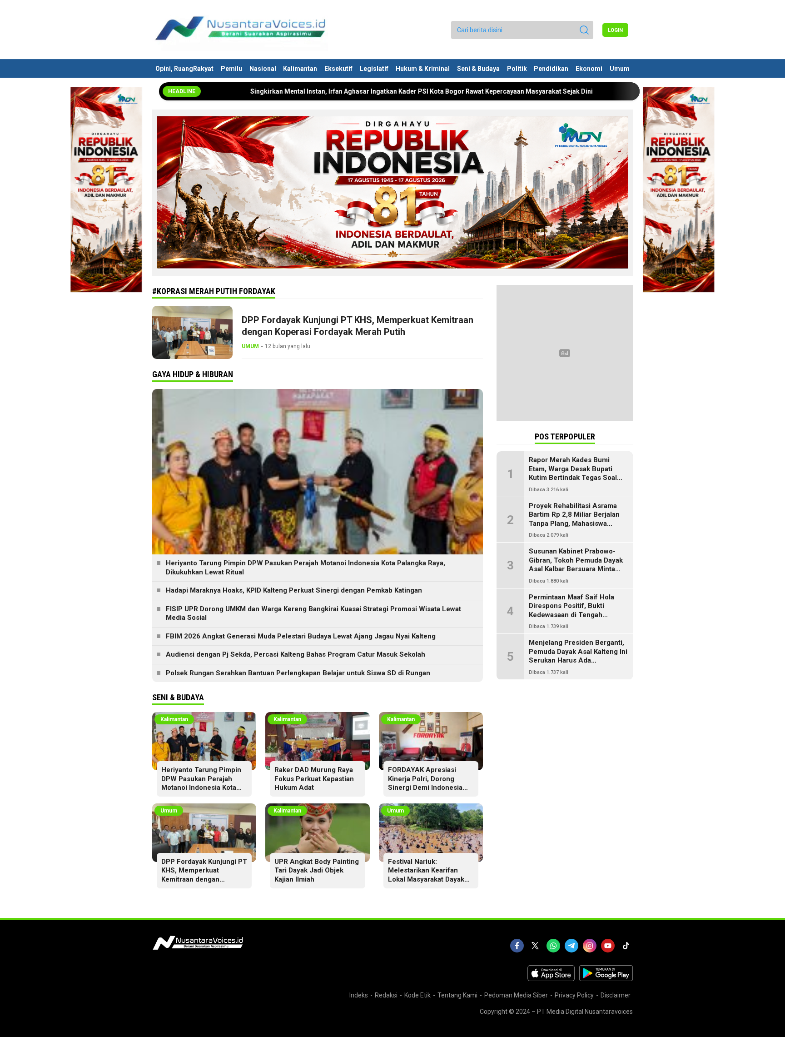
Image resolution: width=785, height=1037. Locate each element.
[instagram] (589, 945)
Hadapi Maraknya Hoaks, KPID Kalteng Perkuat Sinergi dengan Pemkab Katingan (294, 590)
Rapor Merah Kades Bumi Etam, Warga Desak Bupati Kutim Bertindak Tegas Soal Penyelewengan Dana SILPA (574, 473)
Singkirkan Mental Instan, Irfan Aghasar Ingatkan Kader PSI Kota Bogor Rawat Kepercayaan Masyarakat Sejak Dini (362, 91)
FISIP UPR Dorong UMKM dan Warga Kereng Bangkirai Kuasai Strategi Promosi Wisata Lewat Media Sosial (313, 613)
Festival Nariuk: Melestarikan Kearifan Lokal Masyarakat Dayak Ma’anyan (426, 875)
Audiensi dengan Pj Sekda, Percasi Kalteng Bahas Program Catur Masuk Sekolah (295, 654)
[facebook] (517, 945)
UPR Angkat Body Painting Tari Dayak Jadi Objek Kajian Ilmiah (316, 870)
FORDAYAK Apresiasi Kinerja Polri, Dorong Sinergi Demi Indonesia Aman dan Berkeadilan (425, 783)
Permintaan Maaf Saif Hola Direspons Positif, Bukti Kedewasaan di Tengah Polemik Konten (571, 610)
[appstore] (551, 978)
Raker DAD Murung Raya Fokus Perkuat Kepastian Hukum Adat (314, 779)
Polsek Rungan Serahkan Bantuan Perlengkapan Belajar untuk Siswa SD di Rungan (298, 673)
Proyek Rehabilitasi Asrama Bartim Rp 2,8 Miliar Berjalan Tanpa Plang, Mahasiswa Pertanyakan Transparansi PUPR (574, 523)
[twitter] (535, 945)
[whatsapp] (553, 945)
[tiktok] (626, 945)
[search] (584, 30)
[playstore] (606, 978)
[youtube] (608, 945)
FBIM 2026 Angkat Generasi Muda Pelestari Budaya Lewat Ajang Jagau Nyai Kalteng (301, 636)
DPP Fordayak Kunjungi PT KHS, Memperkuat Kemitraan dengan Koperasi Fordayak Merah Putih (357, 325)
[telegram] (571, 945)
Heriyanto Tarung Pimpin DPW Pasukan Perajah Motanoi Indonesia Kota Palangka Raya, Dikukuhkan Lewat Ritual (305, 567)
